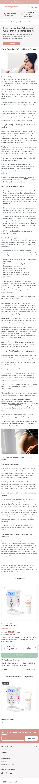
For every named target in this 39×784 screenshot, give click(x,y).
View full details (30, 669)
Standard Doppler (7, 720)
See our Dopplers (11, 43)
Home (3, 22)
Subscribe (31, 738)
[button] (2, 7)
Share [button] (5, 669)
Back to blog (21, 578)
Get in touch (11, 567)
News (8, 22)
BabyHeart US (12, 782)
